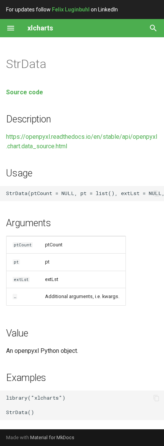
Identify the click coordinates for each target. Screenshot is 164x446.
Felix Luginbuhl (71, 9)
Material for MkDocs (52, 437)
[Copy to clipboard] (156, 193)
